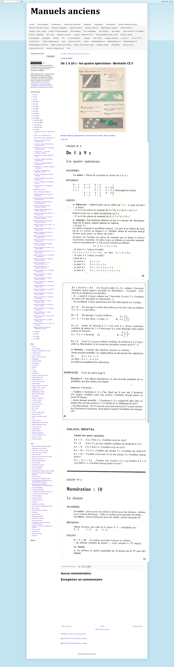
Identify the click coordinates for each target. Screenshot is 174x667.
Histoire (56, 38)
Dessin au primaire (37, 467)
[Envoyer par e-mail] (82, 567)
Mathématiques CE (114, 41)
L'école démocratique (38, 489)
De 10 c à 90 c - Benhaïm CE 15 (42, 135)
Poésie (86, 41)
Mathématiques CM (130, 41)
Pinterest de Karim (37, 520)
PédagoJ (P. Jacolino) (38, 518)
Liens (63, 41)
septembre (37, 127)
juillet (35, 331)
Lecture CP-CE (137, 38)
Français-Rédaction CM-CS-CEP (106, 35)
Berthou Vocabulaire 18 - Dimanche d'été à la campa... (43, 259)
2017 (34, 106)
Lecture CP (125, 38)
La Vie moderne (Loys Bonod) (40, 494)
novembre (37, 122)
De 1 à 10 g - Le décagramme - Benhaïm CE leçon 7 (42, 171)
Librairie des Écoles (37, 500)
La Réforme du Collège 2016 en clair (42, 491)
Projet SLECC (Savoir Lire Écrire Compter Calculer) (41, 523)
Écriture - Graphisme (36, 35)
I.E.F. (63, 38)
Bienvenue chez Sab (38, 458)
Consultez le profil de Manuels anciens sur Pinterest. (75, 54)
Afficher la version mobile (102, 629)
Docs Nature (116, 31)
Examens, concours (64, 35)
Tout (68, 48)
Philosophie (115, 45)
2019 (34, 101)
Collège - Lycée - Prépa (37, 31)
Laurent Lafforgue (37, 496)
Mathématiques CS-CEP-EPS (38, 45)
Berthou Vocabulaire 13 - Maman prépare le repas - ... (43, 278)
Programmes (98, 24)
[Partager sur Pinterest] (90, 567)
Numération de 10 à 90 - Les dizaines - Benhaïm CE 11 (44, 148)
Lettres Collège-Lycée (50, 41)
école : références (37, 469)
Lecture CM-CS (34, 41)
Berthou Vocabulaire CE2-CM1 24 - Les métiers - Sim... (43, 236)
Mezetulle (34, 512)
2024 (34, 94)
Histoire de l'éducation (72, 24)
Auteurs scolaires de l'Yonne (40, 452)
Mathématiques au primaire (39, 510)
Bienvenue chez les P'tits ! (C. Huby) (42, 456)
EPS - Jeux (50, 35)
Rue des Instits (36, 529)
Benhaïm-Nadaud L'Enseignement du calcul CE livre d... (44, 198)
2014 (34, 113)
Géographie (46, 38)
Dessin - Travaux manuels (58, 31)
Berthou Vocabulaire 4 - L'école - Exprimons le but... (42, 312)
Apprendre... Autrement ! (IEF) (40, 450)
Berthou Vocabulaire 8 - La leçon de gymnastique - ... (43, 297)
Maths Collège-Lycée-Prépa (61, 45)
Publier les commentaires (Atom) (77, 634)
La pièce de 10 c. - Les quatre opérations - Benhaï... (42, 152)
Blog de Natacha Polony (38, 460)
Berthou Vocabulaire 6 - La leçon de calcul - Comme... (43, 305)
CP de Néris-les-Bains (38, 465)
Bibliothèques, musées (109, 28)
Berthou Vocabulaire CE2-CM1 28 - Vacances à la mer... (43, 221)
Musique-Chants (102, 45)
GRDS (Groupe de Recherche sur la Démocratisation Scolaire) (42, 481)
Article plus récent (66, 626)
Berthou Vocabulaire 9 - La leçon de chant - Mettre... (43, 293)
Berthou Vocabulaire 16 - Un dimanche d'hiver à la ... (41, 267)
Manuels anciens (65, 11)
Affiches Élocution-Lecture (39, 28)
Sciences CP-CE (128, 45)
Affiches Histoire (76, 28)
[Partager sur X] (86, 567)
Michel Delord (36, 514)
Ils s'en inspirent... (74, 38)
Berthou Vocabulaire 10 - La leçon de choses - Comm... (44, 290)
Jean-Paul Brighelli (37, 487)
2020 (34, 99)
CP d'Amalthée (36, 463)
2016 (34, 108)
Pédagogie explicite (37, 516)
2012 (34, 118)
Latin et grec (97, 38)
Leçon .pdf (64, 139)
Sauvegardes (110, 24)
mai (35, 336)
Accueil (31, 24)
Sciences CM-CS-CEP (36, 48)
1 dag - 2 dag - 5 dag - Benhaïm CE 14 (44, 137)
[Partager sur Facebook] (88, 567)
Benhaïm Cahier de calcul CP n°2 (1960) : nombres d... (43, 210)
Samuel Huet (35, 531)
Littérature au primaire (38, 504)
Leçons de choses (37, 498)
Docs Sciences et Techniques (133, 31)
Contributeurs (56, 24)
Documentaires (36, 348)
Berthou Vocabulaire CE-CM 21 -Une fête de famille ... (44, 248)
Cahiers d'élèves (126, 28)
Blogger (94, 654)
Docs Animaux (76, 31)
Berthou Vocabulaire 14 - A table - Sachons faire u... (43, 274)
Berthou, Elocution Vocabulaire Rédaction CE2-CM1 (42, 328)
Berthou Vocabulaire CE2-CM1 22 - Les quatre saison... (43, 244)
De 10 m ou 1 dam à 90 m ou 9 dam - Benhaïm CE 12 (44, 144)
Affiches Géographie (59, 28)
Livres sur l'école (74, 41)
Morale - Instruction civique (84, 45)
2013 (34, 116)
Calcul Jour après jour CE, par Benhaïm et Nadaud (42, 206)
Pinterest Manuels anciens (127, 24)
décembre (37, 120)
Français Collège (126, 35)
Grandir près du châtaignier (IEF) (41, 478)
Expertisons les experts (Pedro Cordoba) (43, 471)
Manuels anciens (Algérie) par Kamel (42, 506)
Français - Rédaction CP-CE (83, 35)
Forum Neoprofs (36, 476)
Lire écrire (35, 502)
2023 (34, 97)
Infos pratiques (42, 24)
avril (35, 338)
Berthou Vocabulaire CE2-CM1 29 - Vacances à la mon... (43, 217)
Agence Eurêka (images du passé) (41, 446)
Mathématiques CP (98, 41)
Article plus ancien (138, 626)
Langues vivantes (111, 38)
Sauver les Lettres (37, 533)
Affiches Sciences (91, 28)
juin (35, 334)
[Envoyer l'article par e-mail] (79, 566)
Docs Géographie (90, 31)
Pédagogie (87, 24)
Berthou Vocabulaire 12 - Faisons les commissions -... (44, 282)
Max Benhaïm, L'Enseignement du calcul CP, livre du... (43, 202)
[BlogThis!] (84, 567)
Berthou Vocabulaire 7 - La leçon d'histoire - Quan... (43, 301)
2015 (34, 111)
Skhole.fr (34, 535)
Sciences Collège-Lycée (55, 48)
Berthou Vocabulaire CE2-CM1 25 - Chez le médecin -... (43, 233)
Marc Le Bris (35, 508)
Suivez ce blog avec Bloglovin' (42, 192)
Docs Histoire (104, 31)
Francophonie (34, 38)
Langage (87, 38)
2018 (34, 104)
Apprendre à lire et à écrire (39, 448)
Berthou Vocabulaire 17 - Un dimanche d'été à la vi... (41, 263)
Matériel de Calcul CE (40, 189)
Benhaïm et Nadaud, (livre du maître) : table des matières (88, 135)
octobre (36, 125)
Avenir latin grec (36, 454)
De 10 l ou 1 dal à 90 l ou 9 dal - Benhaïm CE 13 (42, 140)
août (35, 129)
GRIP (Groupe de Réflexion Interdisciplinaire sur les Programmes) (42, 484)
